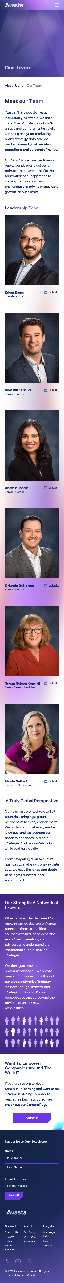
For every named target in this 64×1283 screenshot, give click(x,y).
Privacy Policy (9, 1239)
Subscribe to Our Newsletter (26, 1141)
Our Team (30, 1237)
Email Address (15, 1179)
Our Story (29, 1232)
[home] (14, 5)
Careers (47, 1245)
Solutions (29, 1242)
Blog (45, 1241)
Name (9, 1151)
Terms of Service (10, 1247)
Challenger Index (49, 1234)
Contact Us (11, 1232)
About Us (12, 85)
